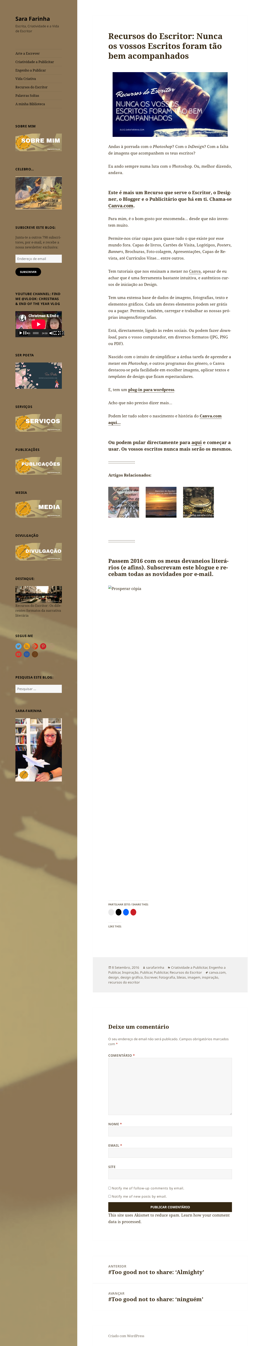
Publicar (146, 972)
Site (112, 1167)
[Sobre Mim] (38, 142)
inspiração (210, 977)
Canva (195, 271)
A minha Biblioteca (30, 104)
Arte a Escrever (27, 53)
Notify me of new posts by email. (139, 1196)
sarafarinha (155, 967)
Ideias (181, 977)
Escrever (150, 977)
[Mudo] (53, 333)
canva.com (217, 972)
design (113, 977)
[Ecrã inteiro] (59, 333)
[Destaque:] (38, 594)
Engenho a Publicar (30, 70)
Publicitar (161, 972)
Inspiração (130, 972)
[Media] (38, 508)
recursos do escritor (124, 982)
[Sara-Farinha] (38, 749)
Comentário (121, 1055)
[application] (38, 324)
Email (115, 1145)
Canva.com (120, 205)
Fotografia (167, 977)
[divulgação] (38, 551)
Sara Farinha (32, 18)
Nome (115, 1124)
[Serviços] (38, 422)
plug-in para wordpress (151, 389)
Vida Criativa (25, 78)
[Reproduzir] (23, 333)
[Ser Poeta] (38, 375)
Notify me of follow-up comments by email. (148, 1188)
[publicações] (38, 465)
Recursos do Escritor (31, 87)
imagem (194, 977)
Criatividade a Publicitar (34, 62)
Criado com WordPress (126, 1336)
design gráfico (131, 977)
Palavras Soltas (27, 95)
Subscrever (28, 272)
